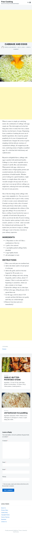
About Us (3, 508)
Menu (30, 2)
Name (4, 462)
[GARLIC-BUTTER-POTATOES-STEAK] (16, 364)
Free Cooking (7, 2)
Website (4, 476)
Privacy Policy (4, 510)
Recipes (4, 349)
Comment (5, 440)
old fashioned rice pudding (16, 413)
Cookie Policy (4, 512)
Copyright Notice (5, 514)
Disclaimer (3, 519)
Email (4, 469)
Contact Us (4, 521)
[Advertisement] (16, 26)
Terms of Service (5, 517)
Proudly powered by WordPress (11, 530)
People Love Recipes (10, 47)
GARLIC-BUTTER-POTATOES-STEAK (12, 378)
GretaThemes (16, 531)
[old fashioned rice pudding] (16, 400)
